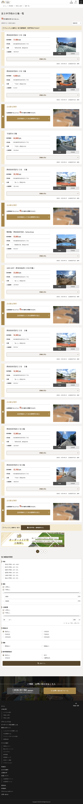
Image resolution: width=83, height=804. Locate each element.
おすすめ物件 (4, 769)
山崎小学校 (8, 575)
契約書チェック (7, 757)
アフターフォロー (7, 762)
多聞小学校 (8, 572)
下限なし (7, 589)
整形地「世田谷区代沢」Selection (20, 232)
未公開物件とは (7, 733)
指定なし (7, 631)
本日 (45, 655)
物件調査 (5, 754)
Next (45, 551)
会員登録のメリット (8, 778)
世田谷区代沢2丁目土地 (16, 465)
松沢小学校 (8, 567)
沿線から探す (6, 715)
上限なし (7, 587)
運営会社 (3, 785)
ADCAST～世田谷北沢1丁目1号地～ (21, 268)
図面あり (7, 646)
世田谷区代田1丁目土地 (16, 429)
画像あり (46, 646)
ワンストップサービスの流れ (10, 736)
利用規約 (3, 788)
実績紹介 (3, 766)
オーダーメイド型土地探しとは (9, 724)
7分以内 (46, 634)
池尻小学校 (8, 570)
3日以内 (7, 658)
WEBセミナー (6, 746)
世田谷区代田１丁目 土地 (16, 71)
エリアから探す (7, 712)
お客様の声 (4, 772)
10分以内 (8, 637)
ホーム (3, 706)
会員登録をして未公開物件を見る (28, 118)
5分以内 (7, 634)
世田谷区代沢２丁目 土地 (17, 169)
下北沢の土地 (12, 133)
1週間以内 (47, 658)
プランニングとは (6, 721)
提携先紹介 (6, 739)
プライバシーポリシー (7, 791)
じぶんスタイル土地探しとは (10, 730)
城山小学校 (8, 578)
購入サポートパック (8, 749)
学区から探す (6, 718)
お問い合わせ (4, 794)
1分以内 (46, 631)
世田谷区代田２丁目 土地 (16, 35)
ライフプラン (6, 751)
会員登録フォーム (7, 781)
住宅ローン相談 (7, 760)
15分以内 (47, 637)
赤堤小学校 (8, 564)
